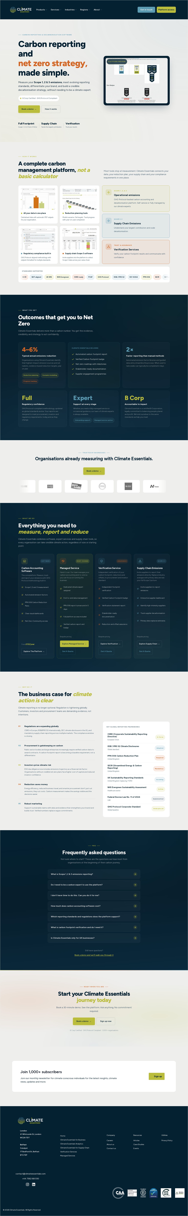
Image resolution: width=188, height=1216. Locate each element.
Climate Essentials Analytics (71, 1144)
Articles (136, 1140)
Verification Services (68, 1152)
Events (136, 1148)
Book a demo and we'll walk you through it (94, 955)
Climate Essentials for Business (72, 1140)
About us (110, 1144)
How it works (51, 109)
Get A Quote (67, 651)
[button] (42, 9)
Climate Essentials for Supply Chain (74, 1148)
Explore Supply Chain (149, 644)
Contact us (111, 1148)
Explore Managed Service (74, 644)
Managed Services (67, 1156)
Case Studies (138, 1144)
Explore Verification (110, 644)
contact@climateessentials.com (31, 1174)
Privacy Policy (167, 1140)
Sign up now (105, 1021)
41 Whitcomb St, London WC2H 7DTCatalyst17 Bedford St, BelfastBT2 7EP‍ (30, 1143)
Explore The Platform (34, 651)
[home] (23, 9)
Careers (110, 1140)
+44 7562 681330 (30, 1178)
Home (62, 1136)
